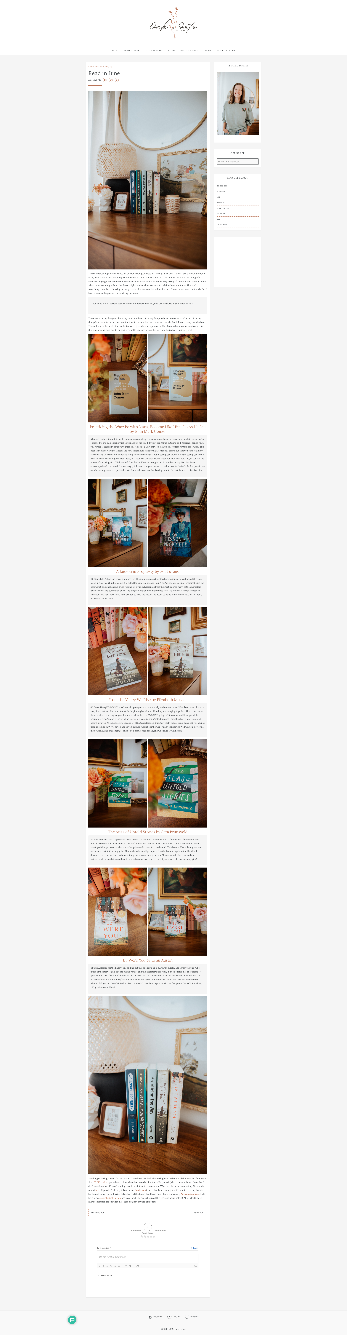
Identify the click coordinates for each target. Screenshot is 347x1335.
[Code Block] (126, 1265)
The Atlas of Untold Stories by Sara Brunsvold (148, 831)
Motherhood (154, 50)
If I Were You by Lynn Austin (148, 960)
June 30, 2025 (94, 80)
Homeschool (132, 50)
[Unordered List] (119, 1265)
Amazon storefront (190, 1194)
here (97, 1190)
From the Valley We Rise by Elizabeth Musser (147, 699)
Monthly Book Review (110, 1198)
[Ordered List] (115, 1265)
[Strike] (111, 1265)
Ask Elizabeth (226, 50)
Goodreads (140, 1190)
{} (134, 1265)
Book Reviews (96, 67)
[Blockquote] (122, 1265)
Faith (171, 50)
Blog (115, 50)
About (207, 50)
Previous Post (98, 1213)
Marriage (220, 203)
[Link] (130, 1265)
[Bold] (100, 1265)
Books (108, 67)
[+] (137, 1265)
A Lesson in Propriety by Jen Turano (147, 571)
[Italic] (103, 1265)
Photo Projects (223, 208)
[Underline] (107, 1265)
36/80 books (100, 1182)
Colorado (221, 214)
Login (195, 1248)
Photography (189, 50)
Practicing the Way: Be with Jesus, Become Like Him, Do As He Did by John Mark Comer (148, 429)
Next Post (199, 1213)
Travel (219, 219)
